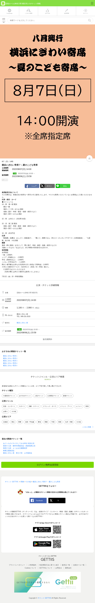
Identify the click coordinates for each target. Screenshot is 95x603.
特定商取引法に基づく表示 (49, 565)
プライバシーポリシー (17, 565)
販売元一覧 (66, 565)
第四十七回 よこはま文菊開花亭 (15, 448)
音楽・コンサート (9, 406)
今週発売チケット (9, 396)
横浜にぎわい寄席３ (10, 361)
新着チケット (67, 396)
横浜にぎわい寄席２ (10, 358)
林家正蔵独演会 (8, 451)
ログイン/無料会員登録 (47, 465)
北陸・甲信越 (29, 422)
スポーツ (22, 406)
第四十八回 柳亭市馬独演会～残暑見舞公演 (19, 446)
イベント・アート (66, 406)
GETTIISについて (45, 568)
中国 (52, 422)
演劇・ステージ (34, 406)
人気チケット (39, 396)
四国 (59, 422)
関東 (19, 422)
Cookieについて (30, 568)
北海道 (5, 422)
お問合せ (58, 568)
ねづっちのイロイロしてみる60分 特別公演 (18, 443)
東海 (39, 422)
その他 (14, 411)
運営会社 (68, 568)
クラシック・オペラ (49, 406)
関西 (46, 422)
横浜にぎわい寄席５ (10, 365)
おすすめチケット (25, 396)
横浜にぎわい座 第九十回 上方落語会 (17, 453)
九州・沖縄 (68, 422)
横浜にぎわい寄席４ (10, 363)
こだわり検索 (86, 427)
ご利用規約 (32, 565)
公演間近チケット (53, 396)
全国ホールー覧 (78, 565)
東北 (13, 422)
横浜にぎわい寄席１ (10, 356)
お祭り (5, 411)
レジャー (79, 406)
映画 (87, 406)
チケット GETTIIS (44, 598)
